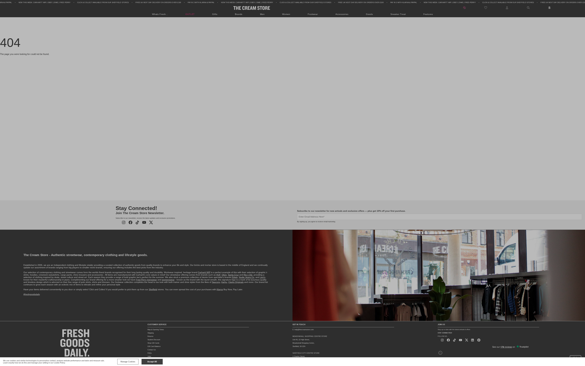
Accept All (152, 362)
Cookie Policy (59, 363)
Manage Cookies (128, 362)
